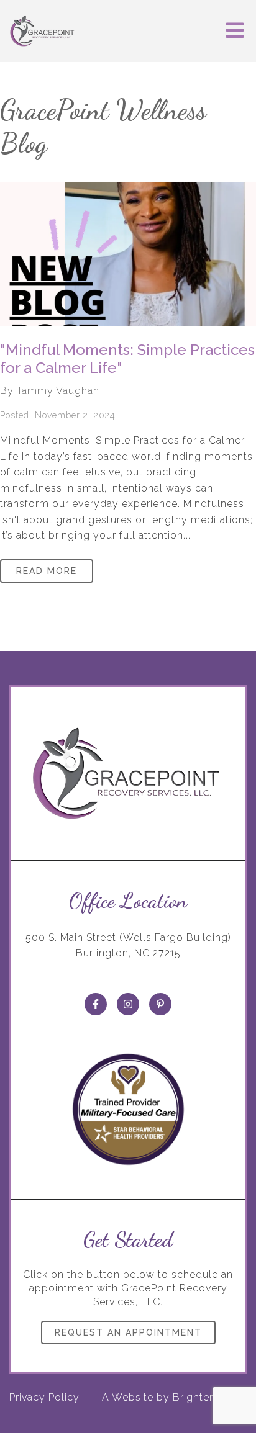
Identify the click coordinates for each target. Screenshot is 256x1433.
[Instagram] (128, 1004)
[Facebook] (96, 1004)
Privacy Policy (44, 1397)
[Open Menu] (235, 31)
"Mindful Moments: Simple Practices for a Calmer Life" (127, 359)
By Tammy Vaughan (49, 391)
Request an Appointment (128, 1332)
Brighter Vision (210, 1397)
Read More (46, 571)
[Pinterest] (160, 1004)
